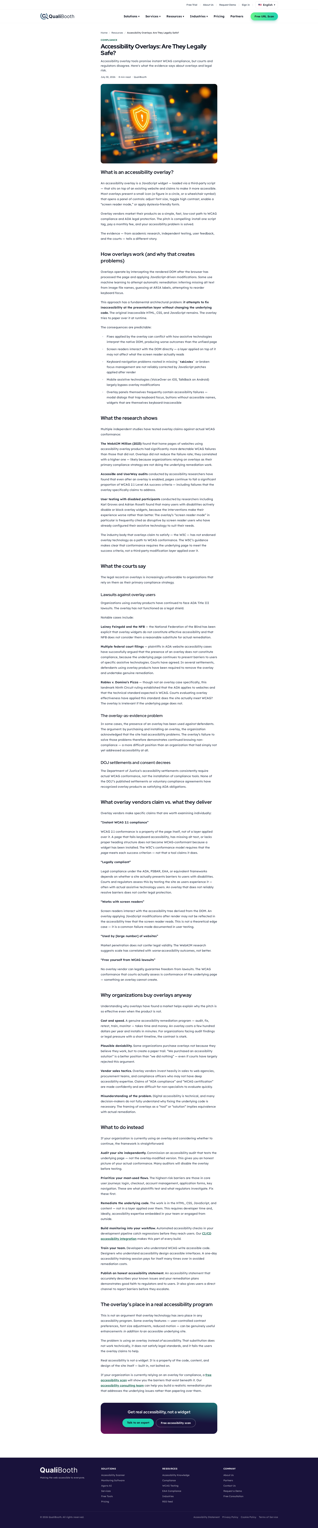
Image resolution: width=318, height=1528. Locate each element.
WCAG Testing (170, 1485)
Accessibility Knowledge (175, 1475)
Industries (199, 16)
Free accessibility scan (176, 1423)
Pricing (219, 16)
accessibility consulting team (122, 1385)
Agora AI (106, 1485)
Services (152, 16)
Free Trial (191, 4)
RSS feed (167, 1501)
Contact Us (229, 1485)
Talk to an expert (138, 1422)
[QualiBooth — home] (57, 16)
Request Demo (227, 4)
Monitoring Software (113, 1480)
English (269, 4)
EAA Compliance (171, 1490)
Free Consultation (233, 1496)
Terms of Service (268, 1517)
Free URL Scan (264, 16)
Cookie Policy (248, 1517)
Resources (175, 16)
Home (104, 32)
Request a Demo (232, 1490)
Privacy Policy (230, 1517)
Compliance (169, 1480)
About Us (208, 4)
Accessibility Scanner (113, 1475)
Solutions (131, 16)
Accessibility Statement (206, 1517)
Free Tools (107, 1496)
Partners (236, 16)
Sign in (246, 4)
